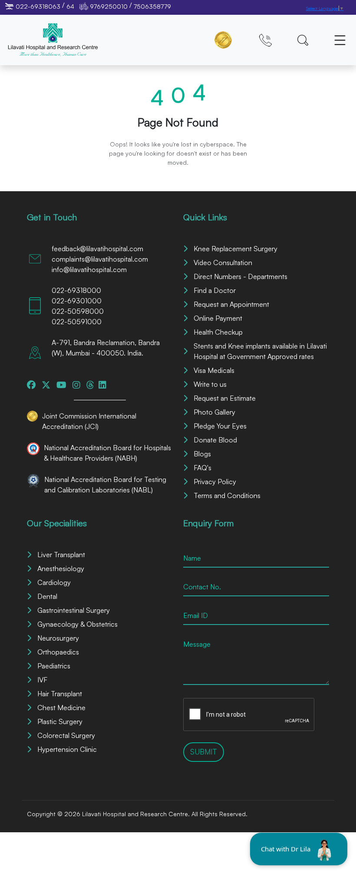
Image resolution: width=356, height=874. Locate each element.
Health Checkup (218, 332)
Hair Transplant (59, 693)
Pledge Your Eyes (220, 426)
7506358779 (152, 6)
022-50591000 (77, 321)
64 (70, 6)
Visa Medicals (214, 370)
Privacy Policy (215, 481)
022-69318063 (38, 6)
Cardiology (54, 582)
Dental (47, 596)
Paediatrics (53, 665)
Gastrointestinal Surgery (73, 610)
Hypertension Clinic (67, 749)
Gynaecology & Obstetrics (77, 624)
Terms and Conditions (227, 495)
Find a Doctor (215, 290)
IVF (42, 679)
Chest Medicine (61, 707)
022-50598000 (78, 311)
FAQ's (202, 467)
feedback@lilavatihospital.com (97, 248)
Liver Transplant (61, 554)
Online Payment (218, 318)
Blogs (202, 453)
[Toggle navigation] (340, 40)
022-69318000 (76, 290)
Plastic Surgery (59, 721)
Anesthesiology (60, 568)
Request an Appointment (231, 304)
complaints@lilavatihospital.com (100, 259)
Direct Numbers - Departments (240, 276)
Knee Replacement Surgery (235, 248)
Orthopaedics (58, 652)
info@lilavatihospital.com (89, 269)
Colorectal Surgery (66, 735)
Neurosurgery (58, 638)
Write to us (210, 384)
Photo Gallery (214, 412)
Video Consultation (223, 262)
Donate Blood (215, 439)
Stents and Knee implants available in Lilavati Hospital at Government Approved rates (260, 351)
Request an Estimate (225, 398)
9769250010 (109, 6)
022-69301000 (77, 300)
